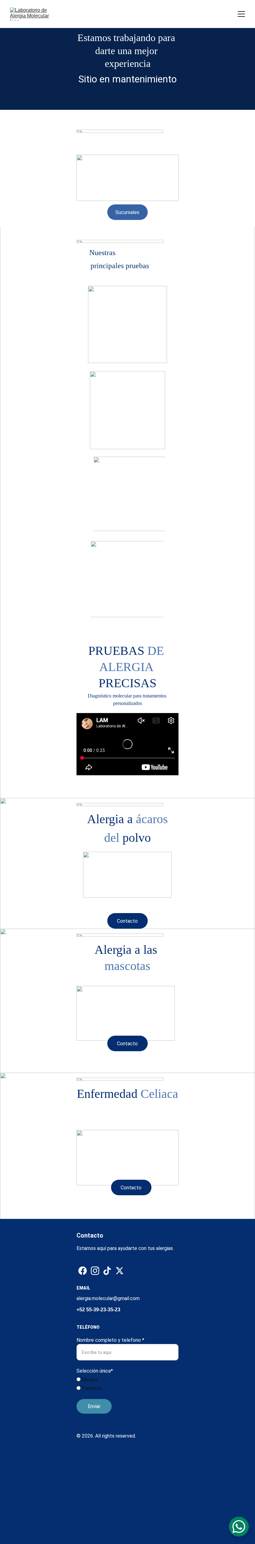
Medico (89, 1380)
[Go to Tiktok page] (107, 1270)
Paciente (91, 1388)
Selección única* (94, 1371)
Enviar (94, 1406)
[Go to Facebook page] (82, 1270)
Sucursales (127, 212)
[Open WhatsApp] (239, 1527)
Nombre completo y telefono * (110, 1340)
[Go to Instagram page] (95, 1270)
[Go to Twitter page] (119, 1270)
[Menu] (241, 14)
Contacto (127, 921)
